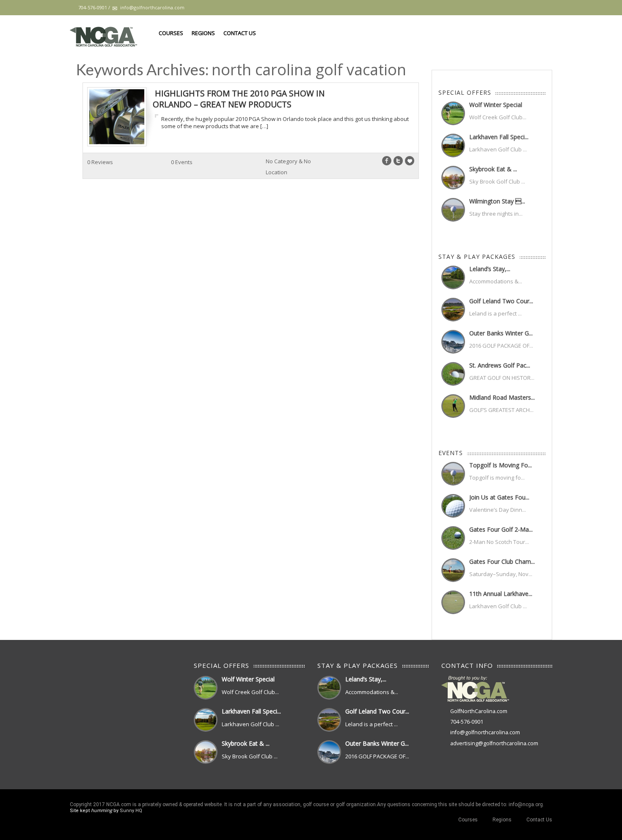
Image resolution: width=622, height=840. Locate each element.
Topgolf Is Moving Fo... (500, 465)
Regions (203, 33)
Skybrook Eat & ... (493, 169)
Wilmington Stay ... (497, 201)
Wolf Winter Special (495, 105)
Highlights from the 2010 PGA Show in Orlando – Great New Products (239, 99)
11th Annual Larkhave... (500, 594)
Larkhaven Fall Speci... (498, 137)
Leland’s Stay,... (489, 269)
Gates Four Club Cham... (502, 561)
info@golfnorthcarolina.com (485, 732)
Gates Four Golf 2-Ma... (501, 529)
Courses (171, 33)
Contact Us (239, 33)
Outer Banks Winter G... (501, 333)
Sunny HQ (131, 810)
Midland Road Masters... (502, 397)
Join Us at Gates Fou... (499, 497)
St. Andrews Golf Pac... (499, 365)
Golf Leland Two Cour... (501, 301)
